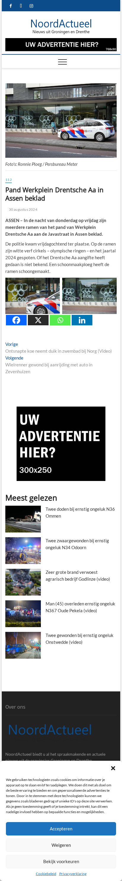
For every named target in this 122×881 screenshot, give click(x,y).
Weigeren (61, 845)
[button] (113, 768)
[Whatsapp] (60, 320)
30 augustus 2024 (22, 209)
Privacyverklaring (72, 873)
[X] (38, 320)
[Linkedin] (82, 320)
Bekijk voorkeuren (61, 861)
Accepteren (61, 828)
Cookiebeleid (46, 873)
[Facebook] (16, 320)
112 (8, 179)
